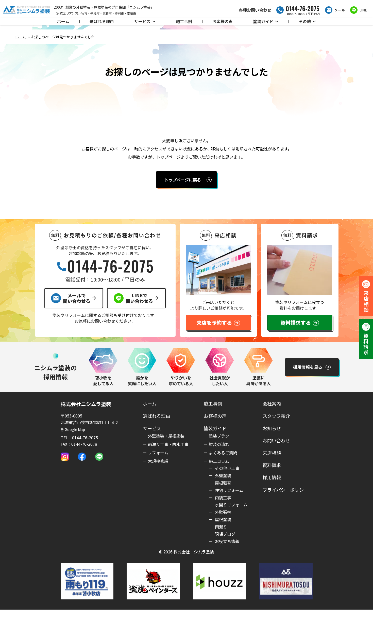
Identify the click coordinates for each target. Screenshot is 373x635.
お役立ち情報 (226, 541)
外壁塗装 (222, 475)
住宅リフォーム (228, 490)
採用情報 (272, 477)
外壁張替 (222, 512)
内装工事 (222, 497)
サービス (142, 21)
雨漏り (220, 527)
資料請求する (295, 322)
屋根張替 (222, 483)
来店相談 (272, 453)
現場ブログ (224, 534)
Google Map (75, 429)
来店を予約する (214, 322)
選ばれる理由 (102, 21)
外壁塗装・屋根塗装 (166, 436)
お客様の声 (222, 21)
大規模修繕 (158, 461)
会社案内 (272, 403)
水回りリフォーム (230, 505)
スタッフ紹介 (276, 415)
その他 (305, 21)
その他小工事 (226, 468)
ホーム (63, 21)
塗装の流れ (219, 444)
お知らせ (272, 428)
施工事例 (184, 21)
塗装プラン (219, 436)
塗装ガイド (263, 21)
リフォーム (158, 453)
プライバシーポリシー (285, 489)
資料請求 (272, 465)
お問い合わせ (276, 440)
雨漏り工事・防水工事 (168, 444)
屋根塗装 (222, 519)
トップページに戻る (182, 180)
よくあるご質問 (223, 453)
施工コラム (219, 461)
